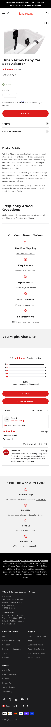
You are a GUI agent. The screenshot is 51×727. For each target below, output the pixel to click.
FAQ (4, 636)
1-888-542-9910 (8, 608)
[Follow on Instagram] (16, 699)
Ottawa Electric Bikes (11, 560)
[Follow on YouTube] (22, 699)
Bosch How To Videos (36, 653)
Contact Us (6, 645)
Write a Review (30, 402)
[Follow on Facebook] (4, 699)
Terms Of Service (9, 687)
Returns (5, 658)
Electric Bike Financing (11, 640)
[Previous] (2, 4)
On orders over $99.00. (25, 254)
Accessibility (7, 692)
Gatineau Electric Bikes (30, 560)
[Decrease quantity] (5, 95)
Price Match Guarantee (11, 649)
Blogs (30, 640)
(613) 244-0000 (8, 605)
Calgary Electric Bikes (30, 572)
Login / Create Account (37, 636)
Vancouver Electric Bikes (37, 566)
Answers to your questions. (25, 288)
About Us (6, 670)
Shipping (5, 653)
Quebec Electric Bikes (12, 572)
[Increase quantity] (14, 95)
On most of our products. (25, 271)
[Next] (48, 4)
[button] (11, 69)
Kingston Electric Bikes (17, 566)
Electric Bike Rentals (36, 649)
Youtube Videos (34, 658)
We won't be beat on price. (25, 305)
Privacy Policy (7, 683)
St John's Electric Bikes (24, 563)
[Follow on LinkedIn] (28, 699)
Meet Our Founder (9, 674)
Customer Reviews (35, 645)
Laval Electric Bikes (12, 569)
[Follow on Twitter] (10, 699)
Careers (5, 679)
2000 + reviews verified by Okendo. (25, 322)
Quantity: (5, 90)
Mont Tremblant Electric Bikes (33, 569)
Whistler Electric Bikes (25, 575)
